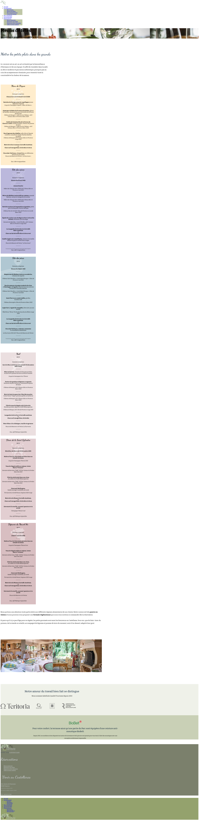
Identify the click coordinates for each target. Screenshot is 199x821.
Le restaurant (8, 8)
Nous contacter (11, 20)
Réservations (7, 18)
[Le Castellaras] (8, 750)
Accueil (6, 7)
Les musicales (8, 17)
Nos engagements (12, 12)
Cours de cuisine (11, 14)
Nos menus (10, 10)
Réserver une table (12, 21)
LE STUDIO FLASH (14, 752)
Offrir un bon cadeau (13, 24)
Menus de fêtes (11, 11)
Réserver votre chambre (14, 23)
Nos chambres (8, 15)
